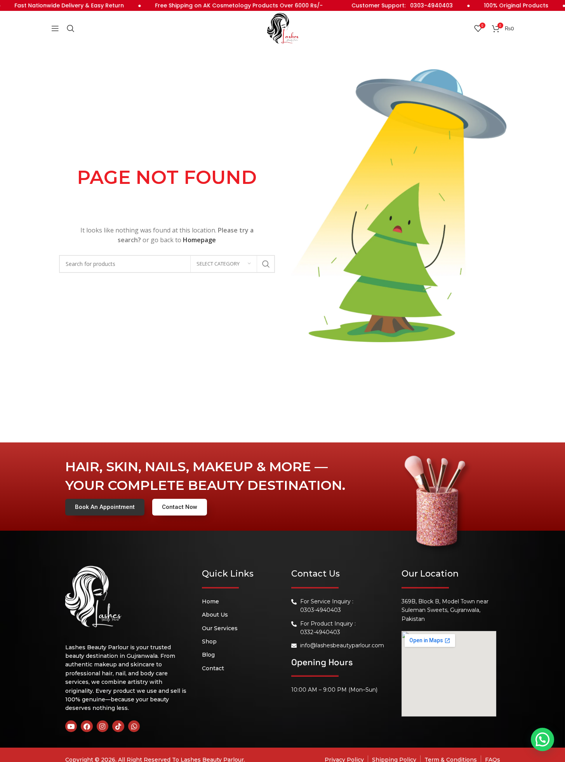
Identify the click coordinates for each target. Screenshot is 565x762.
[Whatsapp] (134, 726)
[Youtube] (71, 726)
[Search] (70, 28)
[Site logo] (282, 27)
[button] (542, 739)
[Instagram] (103, 726)
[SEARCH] (266, 264)
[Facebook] (87, 726)
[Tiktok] (118, 726)
